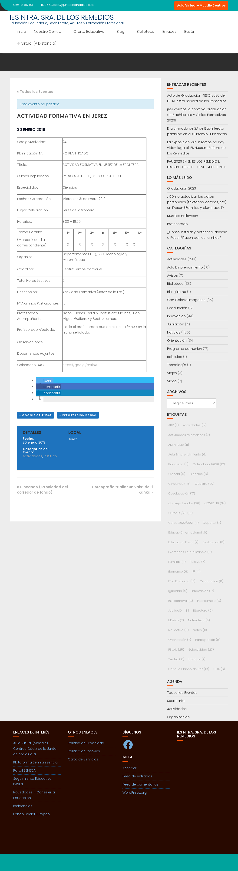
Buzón (189, 31)
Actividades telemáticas (189, 435)
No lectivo (178, 630)
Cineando (179, 483)
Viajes (172, 373)
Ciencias (198, 474)
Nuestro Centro (47, 31)
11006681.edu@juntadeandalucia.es (67, 5)
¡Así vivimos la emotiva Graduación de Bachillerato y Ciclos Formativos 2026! (197, 115)
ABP (173, 425)
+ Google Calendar (35, 415)
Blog (121, 31)
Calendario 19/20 (209, 464)
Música (176, 620)
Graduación (177, 308)
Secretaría (176, 700)
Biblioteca (146, 31)
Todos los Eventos (182, 692)
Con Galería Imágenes (186, 300)
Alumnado (178, 444)
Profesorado (177, 224)
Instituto (50, 456)
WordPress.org (134, 792)
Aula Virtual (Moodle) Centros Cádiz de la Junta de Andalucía (34, 748)
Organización (178, 717)
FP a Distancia (181, 581)
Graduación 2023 (181, 188)
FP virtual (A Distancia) (36, 43)
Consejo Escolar (184, 503)
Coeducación (181, 493)
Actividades (32, 456)
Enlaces (169, 31)
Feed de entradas (137, 776)
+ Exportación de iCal (78, 415)
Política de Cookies (84, 751)
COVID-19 (215, 503)
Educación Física (183, 542)
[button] (44, 380)
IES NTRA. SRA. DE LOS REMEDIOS (62, 17)
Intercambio (209, 601)
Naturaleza (199, 620)
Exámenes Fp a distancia (190, 552)
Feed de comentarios (140, 784)
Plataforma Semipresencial (35, 762)
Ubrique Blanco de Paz (188, 669)
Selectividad (201, 649)
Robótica (174, 356)
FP (196, 571)
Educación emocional (187, 532)
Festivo (197, 562)
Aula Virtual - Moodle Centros (201, 5)
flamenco (178, 571)
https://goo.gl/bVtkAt (80, 365)
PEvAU (176, 649)
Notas (200, 630)
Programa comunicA (184, 348)
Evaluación (214, 542)
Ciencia (176, 474)
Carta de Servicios (83, 759)
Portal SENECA (24, 770)
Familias (177, 562)
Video (172, 381)
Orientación (177, 340)
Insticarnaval (180, 601)
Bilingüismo (176, 291)
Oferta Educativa (89, 31)
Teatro (176, 659)
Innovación (176, 316)
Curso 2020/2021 (183, 523)
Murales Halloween (182, 215)
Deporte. (212, 523)
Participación (207, 640)
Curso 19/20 (180, 513)
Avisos (172, 275)
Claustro (204, 483)
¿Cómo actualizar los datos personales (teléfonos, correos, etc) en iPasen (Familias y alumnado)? (196, 202)
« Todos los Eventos (35, 91)
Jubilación (175, 324)
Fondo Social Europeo (31, 814)
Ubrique (196, 659)
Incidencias (22, 806)
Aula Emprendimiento (185, 267)
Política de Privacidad (86, 743)
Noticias (173, 332)
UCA (219, 669)
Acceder (129, 768)
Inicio (21, 31)
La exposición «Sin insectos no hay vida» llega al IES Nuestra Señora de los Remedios (196, 148)
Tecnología (176, 365)
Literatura (203, 610)
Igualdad (177, 591)
